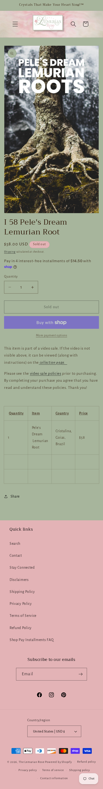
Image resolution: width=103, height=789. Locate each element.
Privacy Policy (21, 604)
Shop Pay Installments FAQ (31, 640)
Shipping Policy (22, 592)
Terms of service (53, 770)
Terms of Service (23, 616)
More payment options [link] (51, 335)
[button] (15, 24)
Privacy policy (27, 770)
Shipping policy (79, 770)
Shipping (9, 251)
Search (15, 543)
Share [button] (15, 496)
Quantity (11, 276)
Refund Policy (21, 628)
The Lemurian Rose (32, 761)
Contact (16, 555)
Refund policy (86, 761)
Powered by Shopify (58, 761)
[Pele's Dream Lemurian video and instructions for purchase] (66, 362)
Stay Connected (22, 567)
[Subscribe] (80, 674)
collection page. (53, 362)
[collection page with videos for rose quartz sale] (39, 362)
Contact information (54, 778)
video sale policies (45, 373)
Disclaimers (19, 580)
